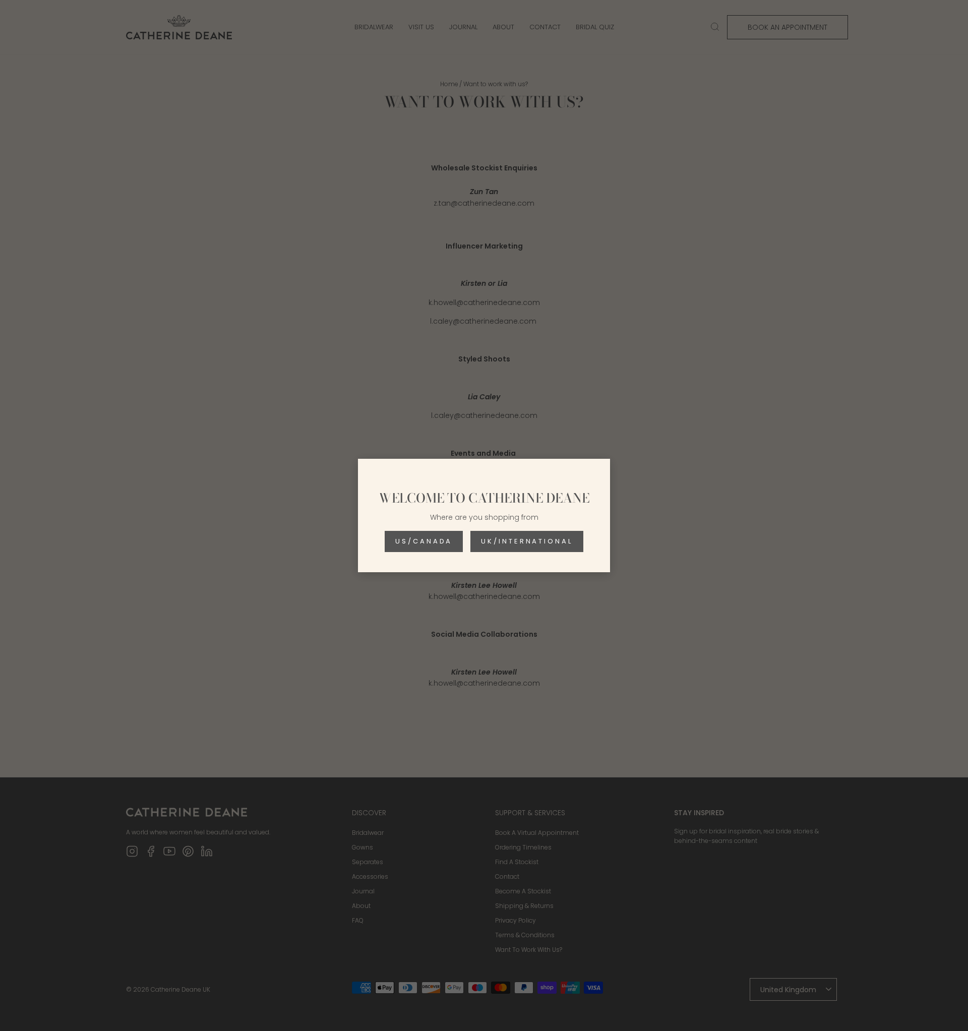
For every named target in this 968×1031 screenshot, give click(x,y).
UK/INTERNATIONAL (526, 541)
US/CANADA (423, 541)
